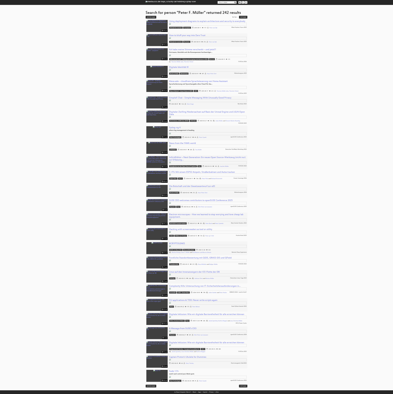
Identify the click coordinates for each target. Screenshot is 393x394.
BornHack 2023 (242, 104)
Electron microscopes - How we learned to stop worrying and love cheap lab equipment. (206, 215)
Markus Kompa (176, 252)
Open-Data (173, 178)
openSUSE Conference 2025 (238, 206)
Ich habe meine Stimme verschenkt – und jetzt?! (192, 49)
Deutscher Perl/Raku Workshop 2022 (236, 149)
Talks (171, 236)
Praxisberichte (174, 264)
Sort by (234, 17)
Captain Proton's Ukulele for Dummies (187, 357)
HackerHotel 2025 (241, 235)
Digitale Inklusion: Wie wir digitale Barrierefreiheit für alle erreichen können (206, 314)
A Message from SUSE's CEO (182, 328)
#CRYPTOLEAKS (177, 243)
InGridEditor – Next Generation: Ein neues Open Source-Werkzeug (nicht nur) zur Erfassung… (207, 158)
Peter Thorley (190, 363)
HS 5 (195, 91)
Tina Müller (198, 150)
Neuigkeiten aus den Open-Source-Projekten (183, 166)
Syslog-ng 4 (175, 127)
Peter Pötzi (205, 178)
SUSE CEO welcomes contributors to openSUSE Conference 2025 (201, 200)
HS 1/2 (212, 59)
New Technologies (175, 137)
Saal (178, 207)
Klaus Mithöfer (202, 264)
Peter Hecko (223, 292)
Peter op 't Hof (209, 236)
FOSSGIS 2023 (242, 264)
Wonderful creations (176, 28)
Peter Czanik (202, 137)
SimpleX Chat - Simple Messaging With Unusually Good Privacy (200, 98)
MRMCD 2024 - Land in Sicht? (238, 292)
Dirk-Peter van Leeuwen (205, 207)
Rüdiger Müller (213, 264)
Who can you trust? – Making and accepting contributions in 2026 (189, 59)
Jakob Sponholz (213, 321)
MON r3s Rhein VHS (176, 250)
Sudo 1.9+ (174, 371)
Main (171, 306)
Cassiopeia (187, 28)
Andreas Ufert (199, 278)
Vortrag (172, 278)
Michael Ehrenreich (216, 178)
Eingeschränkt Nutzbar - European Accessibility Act (184, 349)
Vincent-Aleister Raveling (233, 121)
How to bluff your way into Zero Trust (187, 35)
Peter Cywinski (219, 223)
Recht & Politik (174, 73)
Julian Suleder (213, 292)
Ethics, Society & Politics (177, 321)
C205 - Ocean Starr (183, 292)
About (194, 392)
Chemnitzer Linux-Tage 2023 (238, 278)
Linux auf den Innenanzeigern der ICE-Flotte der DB (194, 272)
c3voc (217, 392)
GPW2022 (173, 150)
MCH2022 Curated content (178, 223)
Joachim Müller (224, 166)
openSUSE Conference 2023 (238, 137)
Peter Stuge (190, 104)
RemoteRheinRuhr (189, 250)
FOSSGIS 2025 (242, 123)
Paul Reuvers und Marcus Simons (201, 252)
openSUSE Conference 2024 (238, 334)
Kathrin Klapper (222, 321)
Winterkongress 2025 (240, 73)
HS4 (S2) (193, 121)
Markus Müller (210, 278)
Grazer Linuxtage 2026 (240, 178)
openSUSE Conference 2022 (238, 380)
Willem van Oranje (180, 236)
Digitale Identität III (179, 67)
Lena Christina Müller (236, 321)
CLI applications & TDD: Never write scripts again (193, 300)
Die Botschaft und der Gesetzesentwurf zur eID (192, 186)
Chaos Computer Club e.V (183, 392)
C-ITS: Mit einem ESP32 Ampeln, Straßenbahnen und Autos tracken (202, 172)
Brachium (186, 42)
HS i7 (180, 178)
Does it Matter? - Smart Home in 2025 (181, 91)
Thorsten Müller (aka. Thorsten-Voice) (182, 62)
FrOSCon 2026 (242, 61)
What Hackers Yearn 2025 (239, 27)
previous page (151, 17)
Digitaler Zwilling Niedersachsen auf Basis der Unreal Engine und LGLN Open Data (207, 113)
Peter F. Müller (185, 252)
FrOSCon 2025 (242, 93)
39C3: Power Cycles (241, 323)
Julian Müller (219, 121)
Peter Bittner (196, 306)
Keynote (172, 207)
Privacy (211, 392)
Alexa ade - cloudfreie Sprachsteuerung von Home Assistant (198, 81)
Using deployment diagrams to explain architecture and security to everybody (207, 21)
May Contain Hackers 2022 (239, 223)
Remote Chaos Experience (239, 252)
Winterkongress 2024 (240, 192)
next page (243, 17)
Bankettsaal (184, 73)
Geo (199, 166)
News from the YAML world (182, 143)
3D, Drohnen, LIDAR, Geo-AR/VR (179, 121)
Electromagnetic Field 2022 (239, 363)
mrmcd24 (173, 292)
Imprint (205, 392)
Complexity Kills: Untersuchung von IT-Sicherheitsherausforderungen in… (205, 286)
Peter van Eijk (213, 28)
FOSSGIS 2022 (242, 166)
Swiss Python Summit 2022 (239, 306)
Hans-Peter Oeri (211, 73)
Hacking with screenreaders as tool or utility (190, 229)
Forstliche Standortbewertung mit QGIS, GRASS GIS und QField (200, 258)
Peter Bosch (209, 223)
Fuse (187, 321)
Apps (199, 392)
